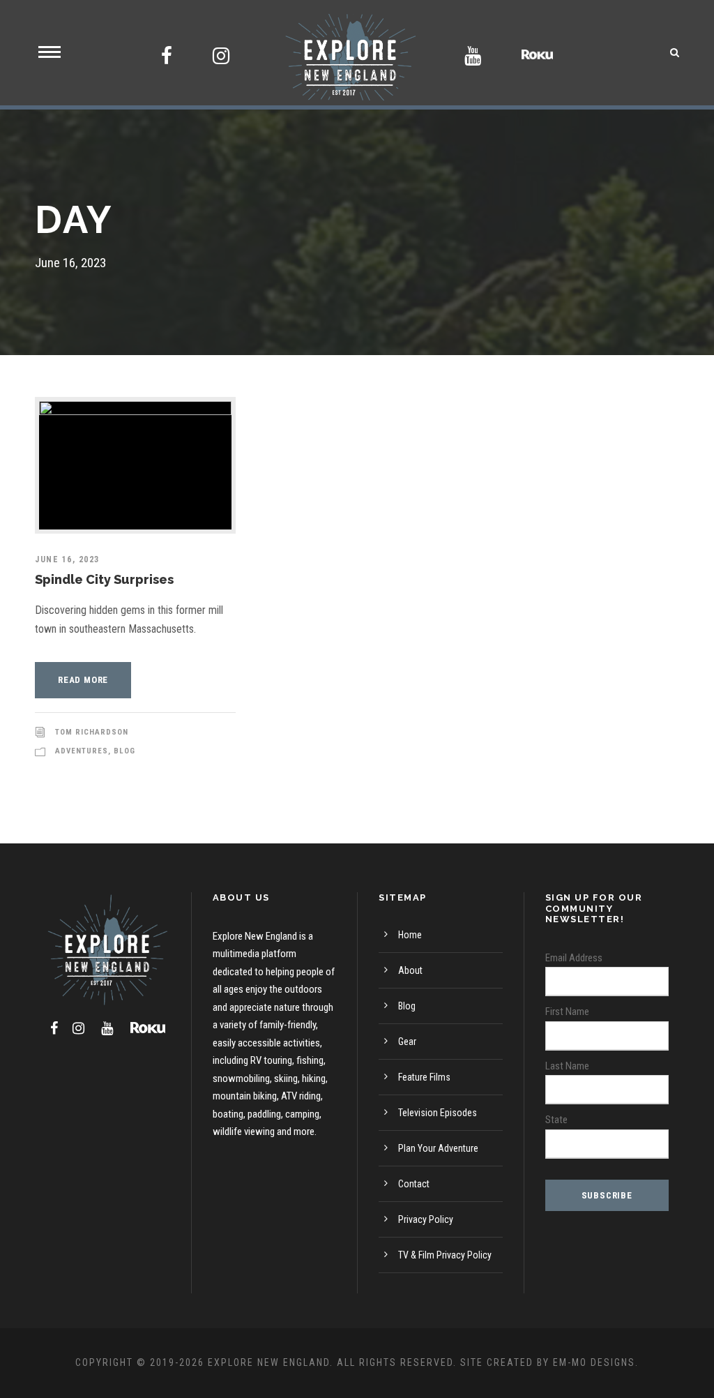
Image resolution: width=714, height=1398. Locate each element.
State (556, 1119)
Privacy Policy (425, 1219)
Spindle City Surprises (104, 579)
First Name (567, 1011)
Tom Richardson (91, 732)
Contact (414, 1183)
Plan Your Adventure (438, 1148)
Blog (124, 751)
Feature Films (424, 1077)
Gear (407, 1041)
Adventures (81, 751)
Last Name (567, 1066)
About (410, 970)
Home (410, 934)
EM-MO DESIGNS (594, 1362)
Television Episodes (437, 1112)
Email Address (573, 958)
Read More (83, 680)
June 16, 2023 (67, 559)
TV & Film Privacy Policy (445, 1255)
